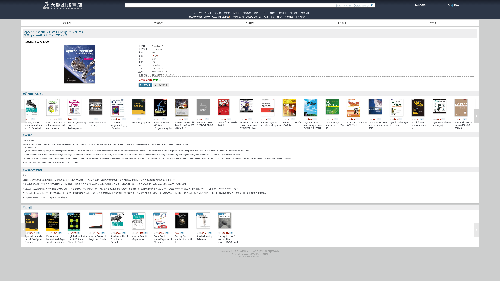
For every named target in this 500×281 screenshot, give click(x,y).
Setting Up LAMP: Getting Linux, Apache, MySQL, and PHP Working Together (228, 242)
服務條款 (275, 251)
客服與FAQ (244, 251)
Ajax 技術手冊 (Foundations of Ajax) (419, 125)
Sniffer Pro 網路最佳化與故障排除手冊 (206, 124)
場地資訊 (305, 12)
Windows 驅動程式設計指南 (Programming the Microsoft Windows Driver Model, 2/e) (163, 128)
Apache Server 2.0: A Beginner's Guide (99, 238)
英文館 (218, 12)
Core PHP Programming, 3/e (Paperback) (119, 125)
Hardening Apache (141, 122)
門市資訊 (294, 12)
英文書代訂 (289, 16)
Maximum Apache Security (97, 124)
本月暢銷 (342, 22)
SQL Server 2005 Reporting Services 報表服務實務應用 (313, 125)
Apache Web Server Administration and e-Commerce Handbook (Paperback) (55, 128)
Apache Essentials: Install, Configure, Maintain (33, 239)
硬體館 (236, 12)
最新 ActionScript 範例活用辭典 (357, 124)
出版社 (272, 12)
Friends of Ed (158, 46)
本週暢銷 (250, 22)
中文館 (208, 12)
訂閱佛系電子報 (302, 16)
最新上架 (66, 22)
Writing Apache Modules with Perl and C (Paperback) (34, 125)
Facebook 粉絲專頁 (229, 251)
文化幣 (280, 16)
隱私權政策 (265, 251)
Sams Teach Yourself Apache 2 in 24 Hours (163, 239)
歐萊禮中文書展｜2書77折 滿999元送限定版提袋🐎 (210, 16)
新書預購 (158, 22)
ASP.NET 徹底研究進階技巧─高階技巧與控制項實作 (184, 125)
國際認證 (247, 12)
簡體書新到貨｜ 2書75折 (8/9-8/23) (247, 16)
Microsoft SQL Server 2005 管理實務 (335, 125)
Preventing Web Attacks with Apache (271, 124)
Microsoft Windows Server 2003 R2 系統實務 (378, 125)
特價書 (433, 22)
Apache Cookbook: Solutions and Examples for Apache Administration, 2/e (120, 242)
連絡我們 (255, 251)
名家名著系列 (269, 16)
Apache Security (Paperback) (140, 238)
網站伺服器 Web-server (162, 74)
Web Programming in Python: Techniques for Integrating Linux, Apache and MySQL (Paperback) (77, 129)
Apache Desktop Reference (204, 238)
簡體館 (227, 12)
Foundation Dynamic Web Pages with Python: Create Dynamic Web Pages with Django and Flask (56, 243)
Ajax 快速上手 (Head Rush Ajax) (442, 124)
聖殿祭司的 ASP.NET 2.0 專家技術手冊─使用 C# (464, 125)
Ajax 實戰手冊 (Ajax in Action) (399, 124)
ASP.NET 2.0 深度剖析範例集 (292, 124)
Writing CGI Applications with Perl (183, 239)
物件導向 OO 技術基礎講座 (227, 124)
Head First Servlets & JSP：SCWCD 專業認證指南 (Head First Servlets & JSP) (249, 128)
